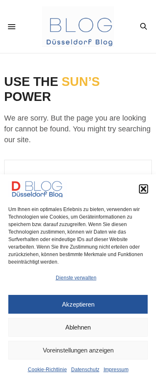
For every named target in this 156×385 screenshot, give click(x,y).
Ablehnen (78, 327)
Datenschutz (85, 369)
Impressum (116, 369)
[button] (143, 189)
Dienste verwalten (76, 278)
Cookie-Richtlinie (47, 369)
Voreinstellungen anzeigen (78, 350)
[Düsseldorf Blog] (78, 26)
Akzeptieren (78, 304)
